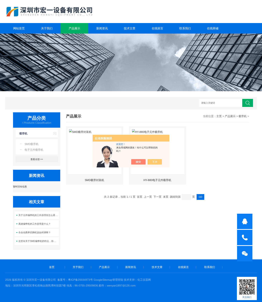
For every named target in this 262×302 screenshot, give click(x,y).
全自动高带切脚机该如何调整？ (34, 232)
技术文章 (129, 28)
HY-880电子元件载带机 (157, 180)
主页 (219, 116)
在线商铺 (212, 28)
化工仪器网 (144, 279)
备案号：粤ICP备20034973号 (75, 279)
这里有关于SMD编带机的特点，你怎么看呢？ (38, 241)
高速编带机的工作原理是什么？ (34, 224)
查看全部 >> (36, 159)
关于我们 (47, 28)
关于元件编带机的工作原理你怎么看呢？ (38, 215)
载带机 (23, 133)
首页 (51, 267)
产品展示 (74, 28)
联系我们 (185, 28)
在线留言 (157, 28)
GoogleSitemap (103, 279)
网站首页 (19, 28)
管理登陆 (117, 279)
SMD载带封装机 (94, 180)
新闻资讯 (102, 28)
